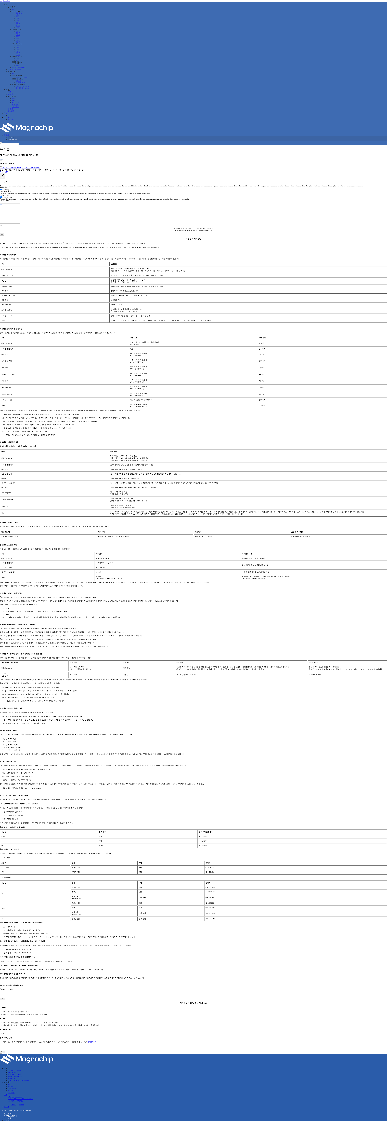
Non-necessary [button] (4, 195)
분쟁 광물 (15, 102)
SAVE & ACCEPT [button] (6, 201)
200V (18, 27)
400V (18, 49)
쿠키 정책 (7, 1118)
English (11, 137)
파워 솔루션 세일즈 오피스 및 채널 (20, 1099)
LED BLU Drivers (22, 77)
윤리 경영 (15, 105)
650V (18, 36)
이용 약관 (7, 1114)
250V (18, 31)
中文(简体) (13, 139)
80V (17, 20)
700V (18, 38)
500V (18, 33)
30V (17, 15)
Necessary (5, 190)
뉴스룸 (10, 109)
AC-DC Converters (22, 86)
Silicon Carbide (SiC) (19, 67)
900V (18, 42)
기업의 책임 (12, 1088)
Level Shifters (20, 82)
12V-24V (19, 13)
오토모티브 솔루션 (14, 69)
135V (18, 24)
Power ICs (11, 1078)
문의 (5, 113)
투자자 (6, 117)
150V (18, 26)
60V (17, 18)
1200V (18, 60)
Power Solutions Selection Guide (18, 1080)
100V (18, 22)
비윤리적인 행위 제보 (15, 1101)
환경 (13, 100)
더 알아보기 (4, 172)
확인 (2, 234)
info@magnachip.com (15, 1097)
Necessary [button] (3, 188)
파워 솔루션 (12, 1072)
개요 (13, 9)
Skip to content (5, 1)
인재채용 (11, 111)
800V (18, 40)
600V (18, 35)
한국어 (6, 135)
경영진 (10, 94)
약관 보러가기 (92, 1042)
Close (2, 998)
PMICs (18, 81)
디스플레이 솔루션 (14, 1070)
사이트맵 (7, 1120)
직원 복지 (15, 107)
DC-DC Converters (22, 88)
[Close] (1, 225)
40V (17, 17)
